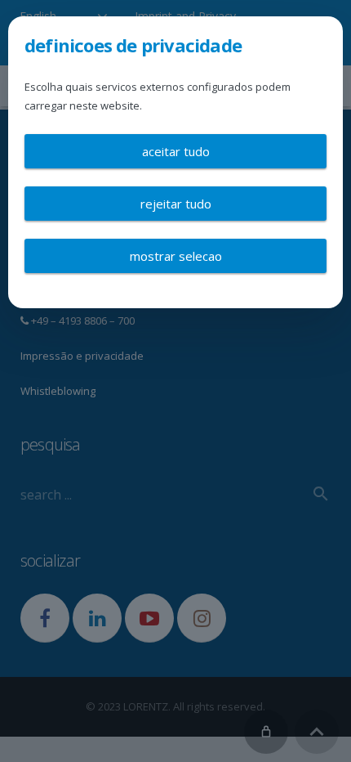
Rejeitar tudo (175, 203)
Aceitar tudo (176, 151)
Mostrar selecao (176, 256)
